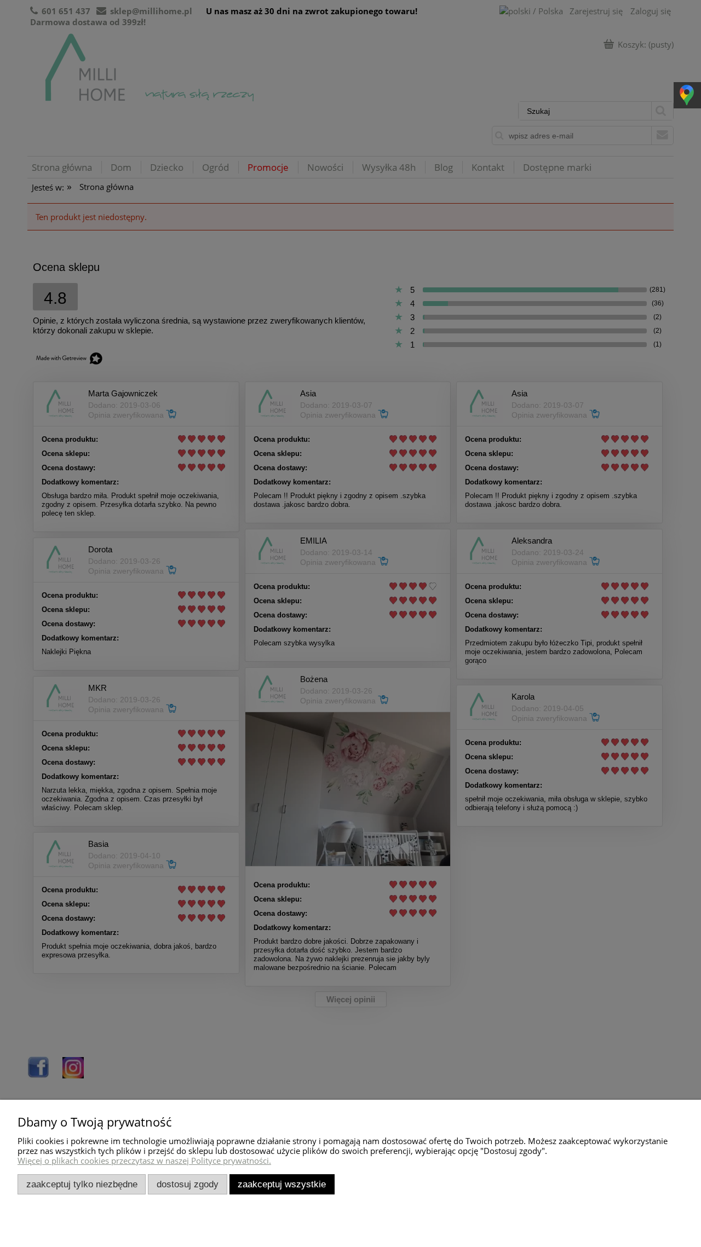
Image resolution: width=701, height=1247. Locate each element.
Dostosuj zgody (188, 1184)
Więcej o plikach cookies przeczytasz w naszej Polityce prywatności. (144, 1160)
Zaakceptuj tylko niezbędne (81, 1184)
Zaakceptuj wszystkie (282, 1184)
